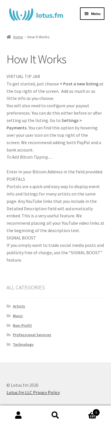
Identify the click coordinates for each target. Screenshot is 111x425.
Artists (19, 306)
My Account (18, 415)
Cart (85, 410)
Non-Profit (22, 325)
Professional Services (32, 334)
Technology (23, 344)
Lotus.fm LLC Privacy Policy (33, 392)
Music (18, 315)
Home (18, 36)
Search (55, 415)
